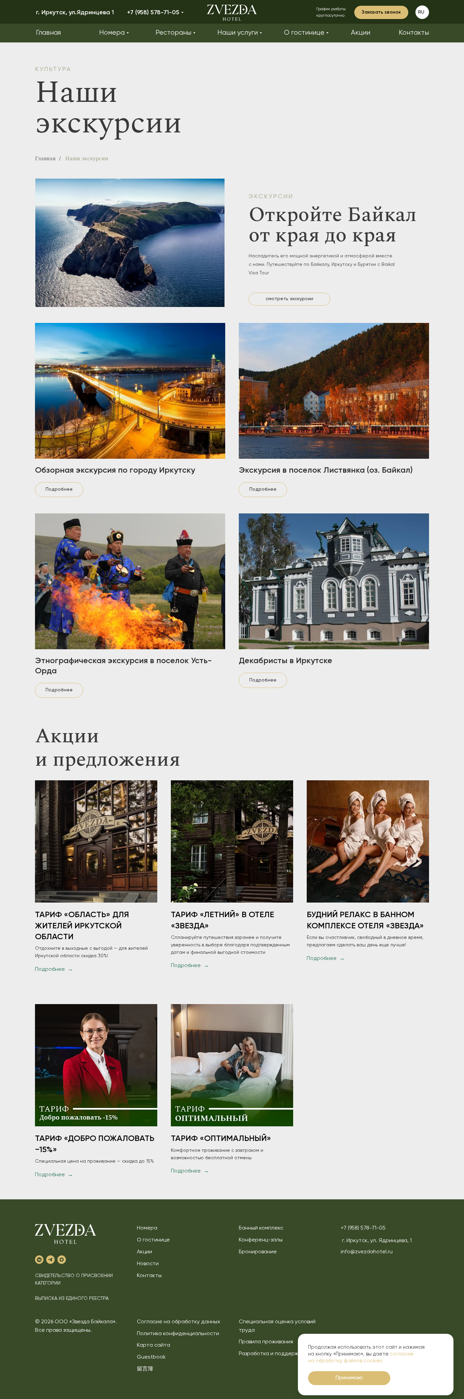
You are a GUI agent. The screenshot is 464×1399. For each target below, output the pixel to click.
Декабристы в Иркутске (285, 661)
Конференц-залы (261, 1240)
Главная (45, 159)
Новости (148, 1264)
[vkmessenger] (39, 1259)
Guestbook (151, 1357)
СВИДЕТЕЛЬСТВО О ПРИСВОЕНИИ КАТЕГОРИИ (74, 1279)
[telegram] (50, 1259)
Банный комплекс (261, 1228)
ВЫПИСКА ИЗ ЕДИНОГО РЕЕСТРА (72, 1298)
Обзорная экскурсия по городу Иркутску (115, 470)
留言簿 (145, 1369)
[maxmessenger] (61, 1259)
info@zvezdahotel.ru (367, 1252)
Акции (144, 1252)
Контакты (149, 1275)
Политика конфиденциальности (178, 1334)
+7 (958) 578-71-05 (363, 1228)
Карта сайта (153, 1345)
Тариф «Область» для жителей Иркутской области (82, 926)
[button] (381, 12)
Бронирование (258, 1252)
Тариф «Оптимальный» (221, 1138)
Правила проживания (266, 1342)
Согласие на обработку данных (178, 1322)
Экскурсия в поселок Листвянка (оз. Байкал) (326, 470)
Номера (147, 1228)
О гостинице (153, 1240)
